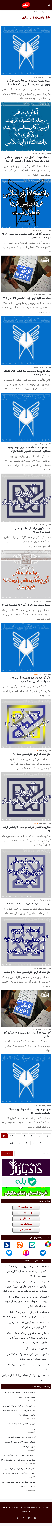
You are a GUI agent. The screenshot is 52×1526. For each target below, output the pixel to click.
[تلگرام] (17, 1518)
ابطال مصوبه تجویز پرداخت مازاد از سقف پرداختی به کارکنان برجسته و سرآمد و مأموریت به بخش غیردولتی (26, 1337)
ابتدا (47, 1136)
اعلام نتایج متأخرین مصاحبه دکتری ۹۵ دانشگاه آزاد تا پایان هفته (27, 373)
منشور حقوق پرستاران (36, 1348)
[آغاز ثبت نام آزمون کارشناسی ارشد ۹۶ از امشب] (26, 941)
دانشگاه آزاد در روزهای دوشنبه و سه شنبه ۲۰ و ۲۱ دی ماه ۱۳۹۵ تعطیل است (26, 236)
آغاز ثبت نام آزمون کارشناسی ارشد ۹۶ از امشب (27, 972)
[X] (29, 1518)
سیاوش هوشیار (35, 1507)
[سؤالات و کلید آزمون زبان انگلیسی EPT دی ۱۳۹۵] (26, 274)
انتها (12, 1143)
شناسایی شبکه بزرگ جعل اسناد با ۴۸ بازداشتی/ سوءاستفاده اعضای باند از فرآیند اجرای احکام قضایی (26, 1301)
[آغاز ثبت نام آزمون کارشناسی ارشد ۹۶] (26, 723)
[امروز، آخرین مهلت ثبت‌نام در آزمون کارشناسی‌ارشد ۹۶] (26, 498)
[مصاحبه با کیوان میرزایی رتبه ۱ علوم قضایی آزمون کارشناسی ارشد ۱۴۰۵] (44, 1485)
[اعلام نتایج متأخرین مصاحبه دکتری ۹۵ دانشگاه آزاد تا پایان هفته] (26, 340)
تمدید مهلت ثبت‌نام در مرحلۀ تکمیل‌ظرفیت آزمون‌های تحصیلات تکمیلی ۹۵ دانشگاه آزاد (29, 82)
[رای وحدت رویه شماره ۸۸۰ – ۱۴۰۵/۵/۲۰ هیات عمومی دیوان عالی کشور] (44, 1395)
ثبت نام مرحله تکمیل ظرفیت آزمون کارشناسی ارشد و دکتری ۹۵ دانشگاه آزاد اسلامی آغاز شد (28, 159)
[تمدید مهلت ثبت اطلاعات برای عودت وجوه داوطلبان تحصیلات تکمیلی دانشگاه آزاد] (26, 417)
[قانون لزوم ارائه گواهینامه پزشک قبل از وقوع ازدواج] (44, 1426)
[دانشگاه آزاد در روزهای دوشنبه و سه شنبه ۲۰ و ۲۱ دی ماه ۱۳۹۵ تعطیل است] (26, 203)
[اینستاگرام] (23, 1518)
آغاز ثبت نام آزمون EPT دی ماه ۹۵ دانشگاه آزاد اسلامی (27, 1034)
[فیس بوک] (35, 1518)
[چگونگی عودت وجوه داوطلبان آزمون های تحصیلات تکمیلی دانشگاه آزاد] (26, 647)
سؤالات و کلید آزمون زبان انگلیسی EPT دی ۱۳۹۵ (26, 298)
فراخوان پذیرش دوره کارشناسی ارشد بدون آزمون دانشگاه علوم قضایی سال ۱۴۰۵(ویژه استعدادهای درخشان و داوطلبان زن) (18, 1410)
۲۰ (25, 1136)
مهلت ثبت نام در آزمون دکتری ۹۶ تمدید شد (29, 904)
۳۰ (40, 1143)
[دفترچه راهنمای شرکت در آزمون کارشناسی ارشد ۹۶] (26, 796)
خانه (48, 12)
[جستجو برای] (49, 6)
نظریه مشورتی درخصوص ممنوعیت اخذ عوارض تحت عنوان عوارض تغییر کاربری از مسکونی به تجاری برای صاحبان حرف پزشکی (24, 1286)
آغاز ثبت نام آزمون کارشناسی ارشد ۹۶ (32, 754)
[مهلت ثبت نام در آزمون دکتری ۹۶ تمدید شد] (26, 873)
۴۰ (27, 1143)
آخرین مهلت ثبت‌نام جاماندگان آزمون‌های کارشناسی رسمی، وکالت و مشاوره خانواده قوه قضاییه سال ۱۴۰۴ (20, 1442)
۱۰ (32, 1136)
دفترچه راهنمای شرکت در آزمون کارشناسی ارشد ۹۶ (27, 829)
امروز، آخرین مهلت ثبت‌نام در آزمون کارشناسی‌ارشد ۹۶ (33, 530)
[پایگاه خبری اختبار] (26, 5)
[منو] (3, 6)
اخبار (44, 12)
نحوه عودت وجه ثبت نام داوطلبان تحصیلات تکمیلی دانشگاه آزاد (29, 1111)
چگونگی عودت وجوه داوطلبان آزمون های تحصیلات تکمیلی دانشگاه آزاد (30, 679)
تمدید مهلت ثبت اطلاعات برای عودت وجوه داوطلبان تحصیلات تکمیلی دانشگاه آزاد (29, 449)
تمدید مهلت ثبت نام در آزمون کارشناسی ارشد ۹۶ (26, 605)
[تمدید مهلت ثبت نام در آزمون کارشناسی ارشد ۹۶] (26, 574)
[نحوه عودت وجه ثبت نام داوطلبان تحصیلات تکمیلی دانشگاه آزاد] (26, 1078)
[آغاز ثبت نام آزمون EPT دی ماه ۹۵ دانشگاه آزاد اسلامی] (26, 1008)
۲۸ (11, 1136)
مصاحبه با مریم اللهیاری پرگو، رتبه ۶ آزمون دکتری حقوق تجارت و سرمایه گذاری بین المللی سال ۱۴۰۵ (26, 1271)
